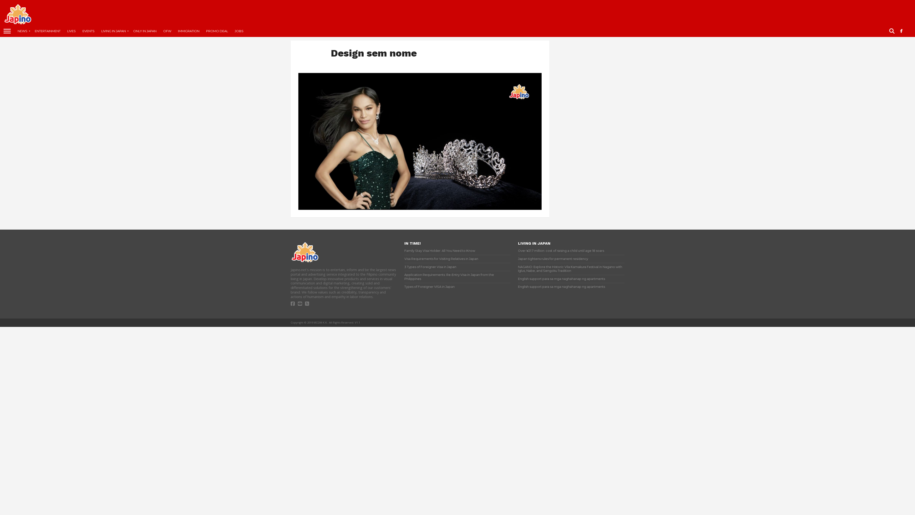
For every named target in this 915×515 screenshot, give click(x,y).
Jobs (239, 31)
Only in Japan (145, 31)
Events (88, 31)
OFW (167, 31)
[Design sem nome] (420, 208)
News (22, 31)
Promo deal (217, 31)
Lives (71, 31)
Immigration (188, 31)
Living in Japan (113, 31)
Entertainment (48, 31)
